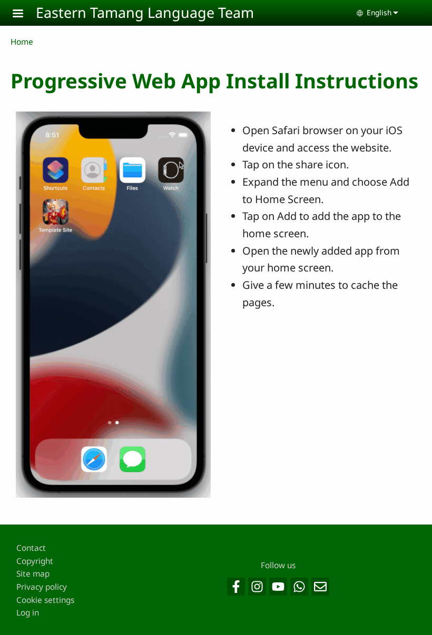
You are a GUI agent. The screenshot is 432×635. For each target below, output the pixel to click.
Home (22, 41)
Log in (27, 612)
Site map (33, 573)
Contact (31, 547)
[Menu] (24, 14)
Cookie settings (45, 600)
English (379, 12)
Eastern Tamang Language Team (145, 12)
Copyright (34, 561)
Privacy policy (41, 586)
